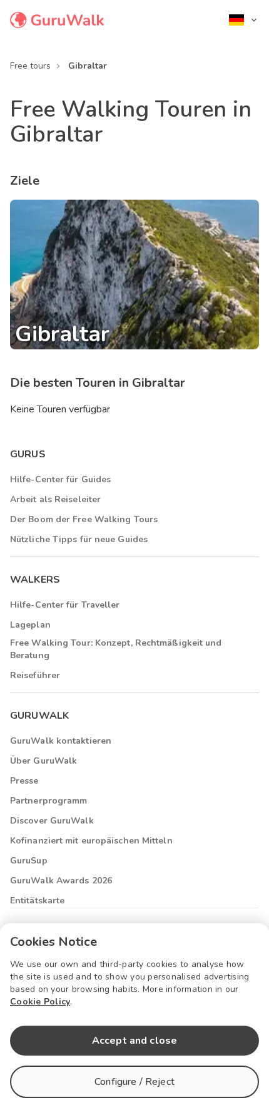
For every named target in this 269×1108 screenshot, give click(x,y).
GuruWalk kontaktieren (60, 741)
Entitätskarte (37, 900)
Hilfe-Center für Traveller (65, 605)
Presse (24, 781)
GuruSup (29, 861)
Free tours (30, 66)
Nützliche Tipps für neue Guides (79, 539)
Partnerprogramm (49, 801)
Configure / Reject (134, 1082)
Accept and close (134, 1040)
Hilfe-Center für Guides (60, 479)
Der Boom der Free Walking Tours (84, 519)
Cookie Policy (40, 1002)
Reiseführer (35, 675)
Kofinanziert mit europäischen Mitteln (91, 841)
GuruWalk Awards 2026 (61, 881)
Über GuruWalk (43, 761)
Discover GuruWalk (52, 821)
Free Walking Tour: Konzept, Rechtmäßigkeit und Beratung (116, 649)
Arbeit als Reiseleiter (55, 499)
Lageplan (30, 625)
